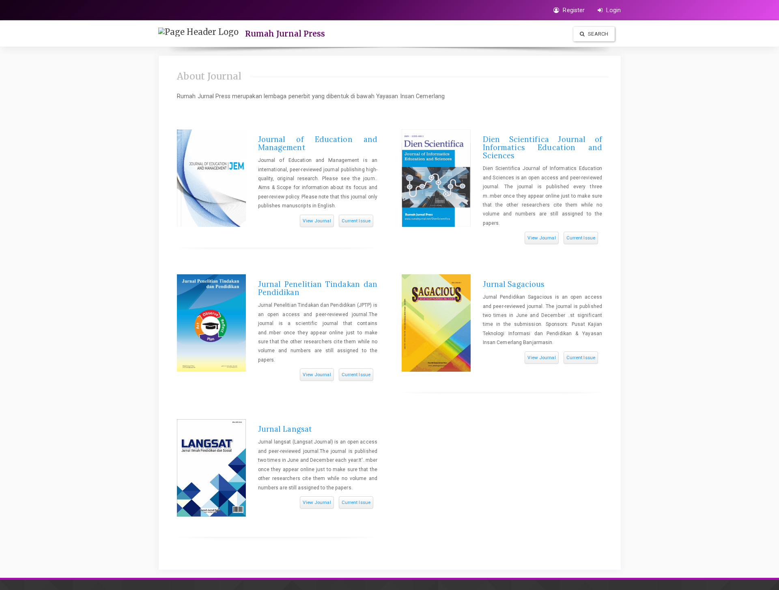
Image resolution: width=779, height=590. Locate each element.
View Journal (317, 221)
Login (613, 10)
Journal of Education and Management (317, 143)
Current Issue (356, 221)
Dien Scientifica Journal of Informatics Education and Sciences (542, 147)
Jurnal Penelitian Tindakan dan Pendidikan (317, 288)
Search (597, 34)
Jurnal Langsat (285, 429)
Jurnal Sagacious (514, 284)
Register (573, 10)
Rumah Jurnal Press (285, 34)
